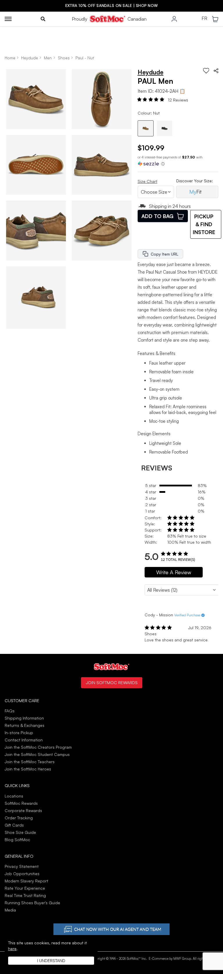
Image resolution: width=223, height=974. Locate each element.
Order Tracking (19, 817)
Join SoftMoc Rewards (112, 682)
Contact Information (24, 739)
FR (204, 18)
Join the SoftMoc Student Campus (37, 754)
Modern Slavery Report (26, 880)
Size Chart (147, 181)
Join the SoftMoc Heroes (28, 768)
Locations (14, 795)
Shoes (64, 57)
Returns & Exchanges (24, 725)
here (12, 948)
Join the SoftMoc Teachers (30, 761)
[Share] (216, 71)
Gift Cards (14, 825)
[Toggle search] (43, 19)
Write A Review (173, 572)
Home (10, 57)
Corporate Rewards (23, 810)
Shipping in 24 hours (170, 206)
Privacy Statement (22, 866)
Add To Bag (157, 216)
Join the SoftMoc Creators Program (38, 747)
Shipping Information (24, 718)
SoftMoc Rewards (21, 803)
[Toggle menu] (8, 18)
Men (48, 57)
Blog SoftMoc (17, 839)
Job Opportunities (22, 873)
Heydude (29, 57)
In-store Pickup (19, 732)
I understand (51, 960)
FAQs (10, 710)
